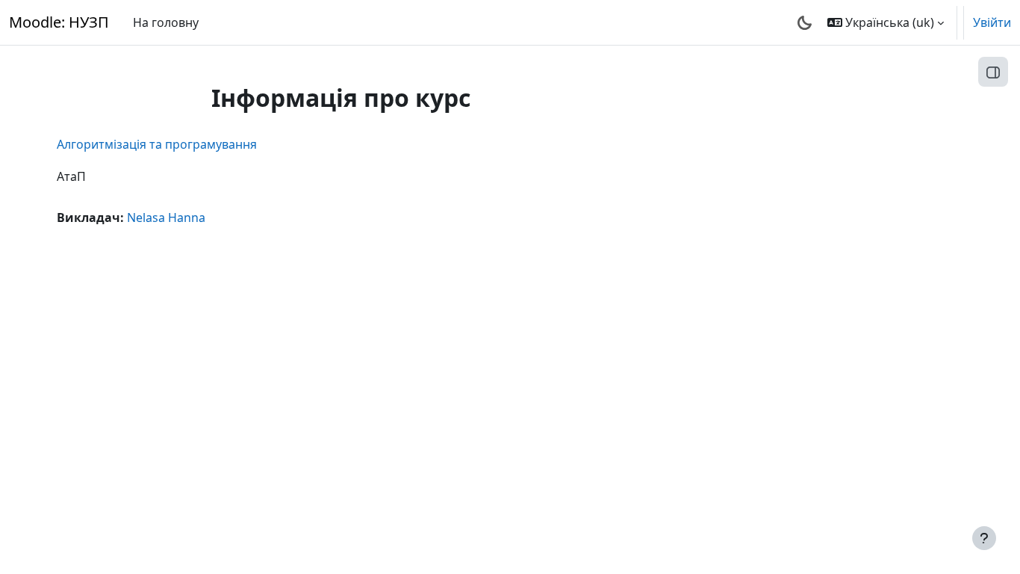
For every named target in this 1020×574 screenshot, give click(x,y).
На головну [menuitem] (166, 22)
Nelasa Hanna (166, 217)
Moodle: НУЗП (59, 22)
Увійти (992, 22)
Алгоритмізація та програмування (157, 144)
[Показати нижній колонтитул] (984, 538)
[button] (886, 22)
